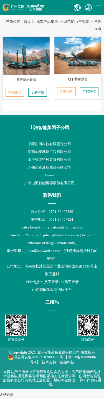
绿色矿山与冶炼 (76, 22)
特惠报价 (15, 92)
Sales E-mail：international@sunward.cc (52, 227)
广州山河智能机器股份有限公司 (49, 183)
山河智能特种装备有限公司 (49, 159)
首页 (27, 22)
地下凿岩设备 (78, 79)
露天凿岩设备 (26, 80)
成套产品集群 (47, 22)
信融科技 (67, 362)
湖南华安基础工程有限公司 (49, 152)
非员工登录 (70, 282)
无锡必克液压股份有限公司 (49, 167)
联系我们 (52, 195)
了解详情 (37, 92)
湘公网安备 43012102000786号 (38, 357)
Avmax (49, 175)
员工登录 (51, 282)
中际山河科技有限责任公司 (49, 144)
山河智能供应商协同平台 (52, 290)
